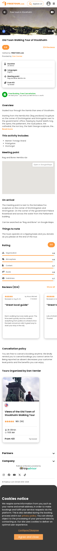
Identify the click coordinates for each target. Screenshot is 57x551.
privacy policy (29, 515)
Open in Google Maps (43, 164)
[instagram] (3, 474)
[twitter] (19, 474)
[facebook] (9, 474)
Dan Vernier (17, 56)
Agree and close (28, 537)
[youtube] (14, 474)
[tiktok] (25, 474)
